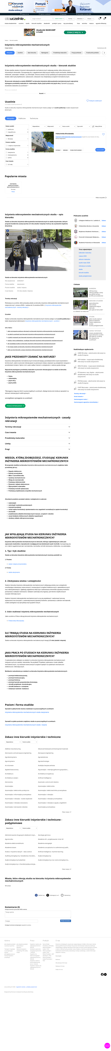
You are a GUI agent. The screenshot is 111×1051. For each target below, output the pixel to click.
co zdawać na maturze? (81, 311)
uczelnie (21, 23)
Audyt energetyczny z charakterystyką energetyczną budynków (20, 864)
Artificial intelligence (44, 778)
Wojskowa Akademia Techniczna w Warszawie (92, 231)
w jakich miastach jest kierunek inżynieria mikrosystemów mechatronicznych (31, 337)
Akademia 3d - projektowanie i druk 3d (50, 839)
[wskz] (55, 6)
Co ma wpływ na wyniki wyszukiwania (13, 104)
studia (27, 23)
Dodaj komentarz (65, 920)
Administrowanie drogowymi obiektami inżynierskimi (20, 835)
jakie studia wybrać (95, 319)
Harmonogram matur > (81, 399)
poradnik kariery (94, 294)
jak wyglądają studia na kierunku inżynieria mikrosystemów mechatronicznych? (31, 343)
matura (91, 23)
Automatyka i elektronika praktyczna (17, 790)
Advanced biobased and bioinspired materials (53, 749)
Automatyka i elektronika (46, 786)
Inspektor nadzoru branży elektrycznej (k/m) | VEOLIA (35, 962)
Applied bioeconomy (11, 770)
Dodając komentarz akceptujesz (18, 925)
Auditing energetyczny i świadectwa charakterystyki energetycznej (20, 856)
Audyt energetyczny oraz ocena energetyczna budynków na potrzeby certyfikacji (53, 860)
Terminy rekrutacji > (80, 393)
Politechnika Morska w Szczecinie (89, 226)
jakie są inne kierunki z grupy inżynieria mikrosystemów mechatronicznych (30, 350)
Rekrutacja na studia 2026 (84, 14)
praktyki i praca (56, 23)
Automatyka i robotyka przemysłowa (50, 799)
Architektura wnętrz (11, 778)
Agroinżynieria (10, 761)
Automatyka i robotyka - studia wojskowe (18, 799)
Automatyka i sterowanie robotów (16, 807)
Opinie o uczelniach (45, 14)
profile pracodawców (96, 296)
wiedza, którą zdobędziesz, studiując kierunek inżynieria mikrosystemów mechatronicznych (35, 340)
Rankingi (64, 14)
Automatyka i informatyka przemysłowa (18, 794)
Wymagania (44, 52)
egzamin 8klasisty (101, 23)
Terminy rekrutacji (13, 427)
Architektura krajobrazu (46, 774)
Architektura (9, 774)
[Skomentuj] (7, 238)
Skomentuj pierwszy (107, 1045)
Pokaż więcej (66, 812)
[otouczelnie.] (15, 19)
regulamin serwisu (26, 925)
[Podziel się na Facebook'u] (7, 230)
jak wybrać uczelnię (95, 336)
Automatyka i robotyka (45, 794)
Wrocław (8, 886)
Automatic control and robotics (48, 782)
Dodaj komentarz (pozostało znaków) (16, 909)
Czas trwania (10, 432)
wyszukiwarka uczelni (96, 335)
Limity (7, 443)
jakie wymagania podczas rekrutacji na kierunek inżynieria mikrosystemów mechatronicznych (36, 331)
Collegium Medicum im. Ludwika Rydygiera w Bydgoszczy (92, 220)
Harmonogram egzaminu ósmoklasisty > (86, 402)
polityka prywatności (31, 987)
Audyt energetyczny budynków (15, 860)
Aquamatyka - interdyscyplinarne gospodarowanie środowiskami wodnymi (53, 770)
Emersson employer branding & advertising (22, 992)
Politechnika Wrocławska (65, 134)
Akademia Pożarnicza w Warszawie (89, 242)
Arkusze (89, 18)
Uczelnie (20, 52)
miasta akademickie (10, 23)
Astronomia (9, 782)
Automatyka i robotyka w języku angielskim (52, 803)
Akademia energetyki (45, 843)
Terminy (70, 18)
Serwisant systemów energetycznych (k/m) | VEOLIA (35, 950)
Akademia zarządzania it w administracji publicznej (53, 847)
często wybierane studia (95, 323)
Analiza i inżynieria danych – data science (18, 852)
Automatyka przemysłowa (46, 807)
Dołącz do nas (25, 14)
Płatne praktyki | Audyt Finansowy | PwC (47, 959)
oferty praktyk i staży (96, 292)
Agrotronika (9, 839)
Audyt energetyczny (44, 856)
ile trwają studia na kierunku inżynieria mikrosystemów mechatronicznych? (30, 347)
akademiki (47, 23)
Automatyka (9, 786)
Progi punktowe (76, 52)
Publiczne (22, 118)
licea (78, 23)
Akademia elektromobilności (14, 843)
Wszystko (9, 52)
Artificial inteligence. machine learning (50, 852)
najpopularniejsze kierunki (95, 307)
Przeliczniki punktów (92, 52)
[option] (13, 187)
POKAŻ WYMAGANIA (14, 406)
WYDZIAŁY (58, 150)
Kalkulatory (79, 18)
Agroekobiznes (43, 757)
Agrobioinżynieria (11, 757)
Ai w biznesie (9, 765)
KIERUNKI (65, 150)
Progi (7, 449)
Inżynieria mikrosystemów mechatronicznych (69, 137)
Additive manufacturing (13, 749)
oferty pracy (93, 291)
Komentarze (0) (101, 48)
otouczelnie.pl (8, 987)
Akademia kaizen (10, 847)
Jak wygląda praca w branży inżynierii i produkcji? (10, 955)
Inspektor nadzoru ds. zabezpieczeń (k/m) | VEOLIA (35, 945)
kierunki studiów (37, 23)
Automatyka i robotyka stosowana (16, 803)
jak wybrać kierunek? (96, 310)
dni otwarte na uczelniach (94, 339)
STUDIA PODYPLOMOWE (76, 150)
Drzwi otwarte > (79, 396)
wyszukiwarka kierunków (93, 304)
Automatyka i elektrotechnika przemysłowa (52, 790)
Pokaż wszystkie (100, 197)
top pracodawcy (68, 23)
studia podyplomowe (96, 325)
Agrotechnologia (43, 761)
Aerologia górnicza (44, 835)
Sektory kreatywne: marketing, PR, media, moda (22, 950)
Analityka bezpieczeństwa (46, 765)
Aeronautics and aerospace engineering (18, 753)
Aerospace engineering (45, 753)
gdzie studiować (94, 320)
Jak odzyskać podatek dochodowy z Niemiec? (22, 945)
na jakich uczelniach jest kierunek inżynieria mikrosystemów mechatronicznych (31, 334)
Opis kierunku (32, 52)
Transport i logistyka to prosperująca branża (10, 950)
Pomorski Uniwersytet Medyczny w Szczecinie (92, 237)
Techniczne (34, 118)
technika (84, 23)
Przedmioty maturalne (60, 52)
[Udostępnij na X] (7, 234)
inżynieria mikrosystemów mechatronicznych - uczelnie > (42, 321)
